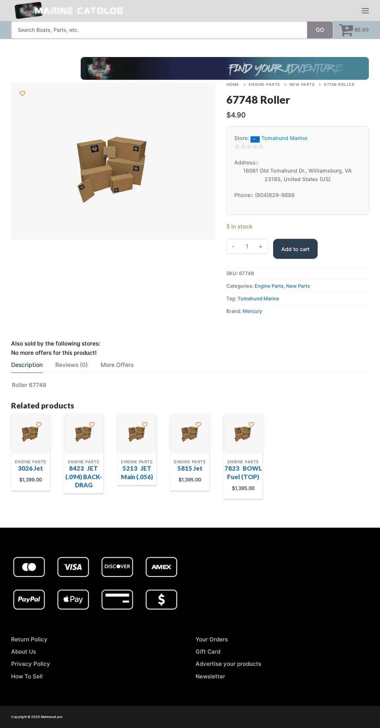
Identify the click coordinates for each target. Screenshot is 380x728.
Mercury (252, 311)
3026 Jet (30, 468)
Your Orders (212, 639)
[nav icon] (365, 10)
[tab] (27, 365)
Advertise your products (228, 663)
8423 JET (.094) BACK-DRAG (83, 477)
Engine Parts (264, 84)
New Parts (302, 84)
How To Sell (27, 676)
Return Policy (29, 639)
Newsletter (210, 676)
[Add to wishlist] (22, 93)
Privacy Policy (30, 663)
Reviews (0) (71, 364)
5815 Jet (190, 468)
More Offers (117, 364)
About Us (23, 651)
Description (27, 364)
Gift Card (208, 651)
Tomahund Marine (284, 138)
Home (232, 84)
